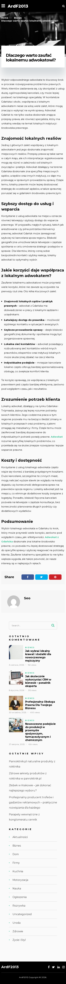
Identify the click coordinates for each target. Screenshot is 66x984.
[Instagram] (63, 967)
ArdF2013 (18, 6)
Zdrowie (17, 931)
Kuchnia (17, 871)
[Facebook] (49, 967)
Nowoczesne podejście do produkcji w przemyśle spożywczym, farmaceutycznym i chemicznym (40, 732)
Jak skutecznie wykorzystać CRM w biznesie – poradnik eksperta (38, 681)
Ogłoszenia (19, 897)
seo (27, 598)
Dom (15, 854)
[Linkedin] (58, 967)
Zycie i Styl (19, 939)
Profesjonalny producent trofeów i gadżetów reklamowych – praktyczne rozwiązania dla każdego (33, 802)
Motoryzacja (20, 879)
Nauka (16, 888)
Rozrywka (18, 905)
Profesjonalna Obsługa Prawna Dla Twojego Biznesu (40, 705)
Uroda (16, 922)
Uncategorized (22, 914)
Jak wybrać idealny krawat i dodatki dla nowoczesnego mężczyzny (38, 655)
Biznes (30, 647)
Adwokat (57, 436)
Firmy (16, 862)
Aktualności (20, 837)
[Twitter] (53, 967)
